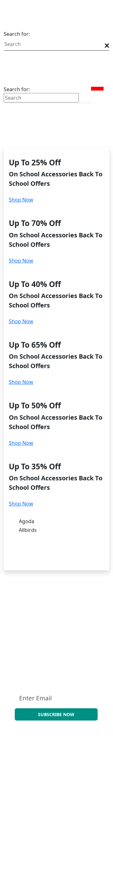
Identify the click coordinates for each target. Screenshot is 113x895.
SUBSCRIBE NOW (56, 714)
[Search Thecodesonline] (107, 46)
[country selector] (96, 98)
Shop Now (21, 199)
